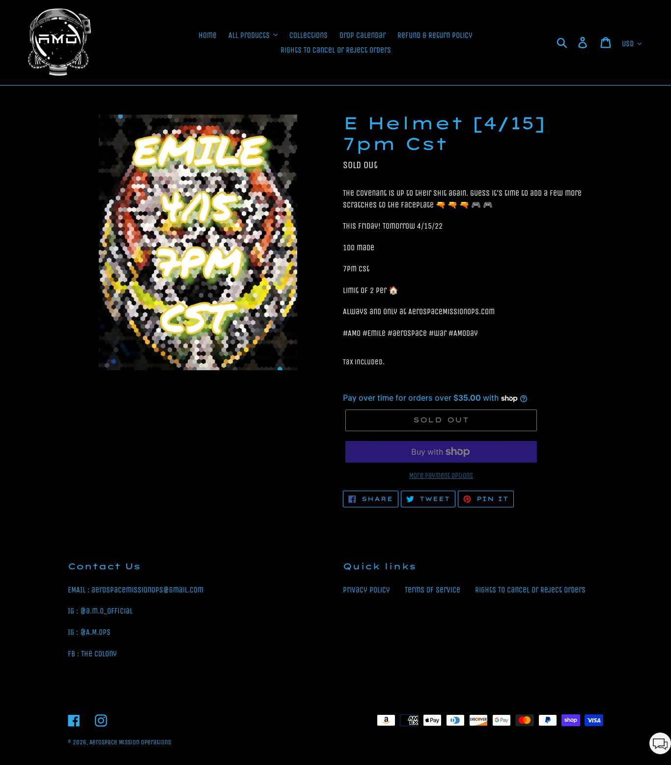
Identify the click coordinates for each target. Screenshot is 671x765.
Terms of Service (432, 589)
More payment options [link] (441, 475)
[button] (660, 745)
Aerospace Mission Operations (130, 742)
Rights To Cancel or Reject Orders (530, 589)
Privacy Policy (366, 589)
